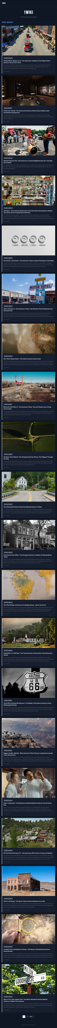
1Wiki (4, 3)
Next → (32, 1016)
